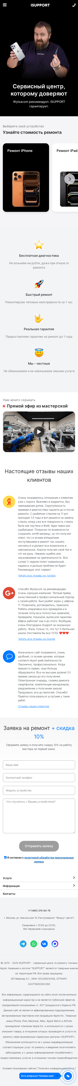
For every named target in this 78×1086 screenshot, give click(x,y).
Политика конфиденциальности (56, 1068)
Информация (11, 885)
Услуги (7, 878)
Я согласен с (40, 859)
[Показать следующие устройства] (69, 179)
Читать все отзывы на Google (36, 638)
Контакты (9, 893)
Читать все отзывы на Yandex (37, 575)
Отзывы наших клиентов (33, 706)
